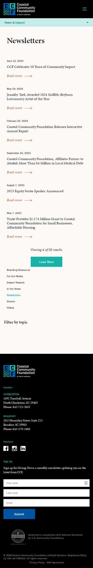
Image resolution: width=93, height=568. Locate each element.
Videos (10, 307)
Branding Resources (18, 270)
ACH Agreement (55, 562)
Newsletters (13, 295)
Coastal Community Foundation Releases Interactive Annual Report (44, 129)
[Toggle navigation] (85, 9)
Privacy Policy (37, 562)
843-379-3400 (21, 429)
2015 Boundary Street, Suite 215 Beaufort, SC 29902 (22, 422)
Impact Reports (15, 282)
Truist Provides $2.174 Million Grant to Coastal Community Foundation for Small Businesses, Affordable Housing (41, 223)
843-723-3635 (21, 407)
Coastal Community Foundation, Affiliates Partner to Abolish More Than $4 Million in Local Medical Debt (45, 161)
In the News (14, 288)
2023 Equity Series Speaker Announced (35, 191)
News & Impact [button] (15, 22)
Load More (46, 262)
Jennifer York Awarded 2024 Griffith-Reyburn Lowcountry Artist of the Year (40, 96)
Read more (15, 75)
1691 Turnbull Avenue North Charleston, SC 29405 (20, 400)
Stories (11, 301)
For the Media (15, 276)
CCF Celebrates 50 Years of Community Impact (41, 66)
